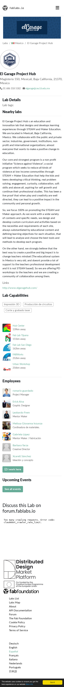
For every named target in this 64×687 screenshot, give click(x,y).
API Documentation (20, 610)
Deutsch (14, 643)
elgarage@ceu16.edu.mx (38, 88)
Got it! (52, 682)
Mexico (18, 43)
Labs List (14, 598)
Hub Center (18, 326)
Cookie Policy (17, 622)
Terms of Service (18, 630)
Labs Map (14, 602)
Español (13, 651)
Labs (5, 43)
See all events (13, 489)
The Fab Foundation (20, 618)
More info (29, 684)
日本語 (13, 671)
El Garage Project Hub (40, 43)
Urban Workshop (21, 364)
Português (15, 667)
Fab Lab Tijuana (20, 335)
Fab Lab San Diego (22, 345)
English (13, 647)
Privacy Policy (17, 626)
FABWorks (18, 354)
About (12, 606)
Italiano (13, 659)
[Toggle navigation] (57, 7)
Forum (12, 614)
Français (14, 655)
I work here (14, 469)
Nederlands (15, 663)
